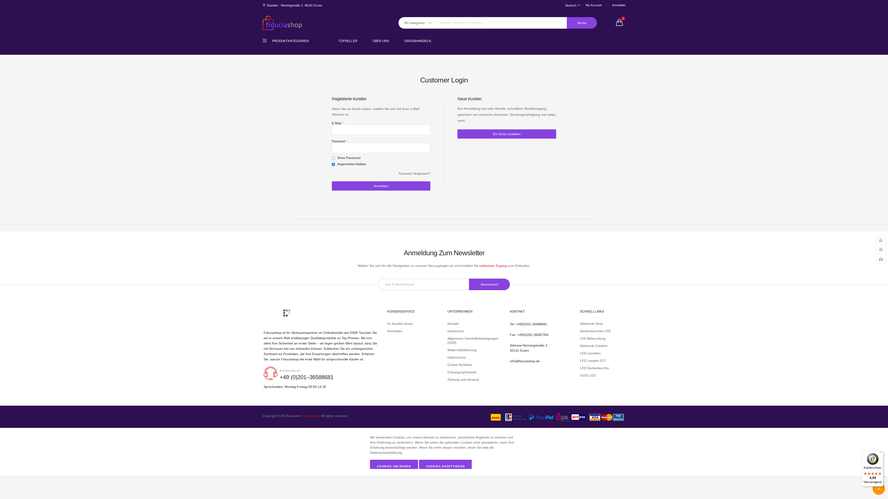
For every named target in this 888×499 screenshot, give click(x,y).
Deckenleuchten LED (595, 331)
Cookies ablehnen (394, 466)
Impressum (455, 331)
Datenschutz (456, 357)
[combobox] (497, 23)
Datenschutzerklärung (386, 452)
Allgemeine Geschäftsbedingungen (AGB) (473, 340)
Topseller (347, 41)
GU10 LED (588, 375)
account (880, 240)
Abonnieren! (489, 284)
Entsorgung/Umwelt (461, 372)
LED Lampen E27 (593, 360)
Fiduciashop (310, 416)
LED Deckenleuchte (594, 368)
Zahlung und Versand (463, 379)
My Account (594, 5)
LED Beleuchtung (592, 338)
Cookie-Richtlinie (459, 365)
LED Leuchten (590, 353)
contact (880, 259)
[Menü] (880, 453)
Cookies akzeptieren (445, 466)
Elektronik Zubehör (594, 346)
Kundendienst (290, 370)
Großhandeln (417, 41)
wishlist (880, 249)
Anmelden (619, 5)
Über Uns (381, 41)
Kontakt (453, 324)
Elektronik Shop (591, 324)
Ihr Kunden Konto (400, 324)
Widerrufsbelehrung (461, 350)
